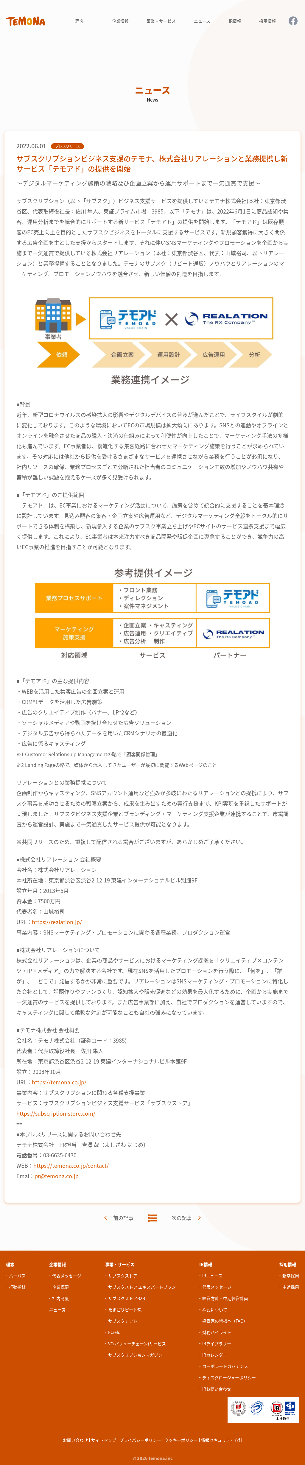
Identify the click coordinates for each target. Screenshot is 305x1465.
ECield (114, 1332)
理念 (10, 1264)
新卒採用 (290, 1276)
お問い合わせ (75, 1440)
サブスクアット (122, 1321)
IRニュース (212, 1276)
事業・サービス (119, 1264)
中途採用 (290, 1287)
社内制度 (60, 1298)
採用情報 (287, 1264)
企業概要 (60, 1287)
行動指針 (17, 1287)
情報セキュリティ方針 (221, 1440)
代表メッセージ (66, 1276)
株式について (214, 1310)
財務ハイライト (216, 1332)
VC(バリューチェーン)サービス (137, 1343)
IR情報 (205, 1264)
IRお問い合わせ (216, 1389)
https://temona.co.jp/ (59, 1082)
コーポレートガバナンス (225, 1366)
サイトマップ (103, 1440)
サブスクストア (122, 1276)
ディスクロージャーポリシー (229, 1377)
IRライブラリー (216, 1343)
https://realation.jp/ (57, 922)
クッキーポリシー (181, 1440)
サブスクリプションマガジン (135, 1355)
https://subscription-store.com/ (55, 1113)
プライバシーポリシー (140, 1440)
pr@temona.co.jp (57, 1176)
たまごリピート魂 (124, 1310)
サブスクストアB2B (126, 1298)
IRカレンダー (214, 1355)
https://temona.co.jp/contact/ (71, 1166)
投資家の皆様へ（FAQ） (225, 1321)
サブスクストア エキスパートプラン (142, 1287)
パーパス (17, 1276)
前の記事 (123, 1217)
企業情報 (57, 1264)
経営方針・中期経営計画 (225, 1298)
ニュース (57, 1310)
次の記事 (182, 1217)
